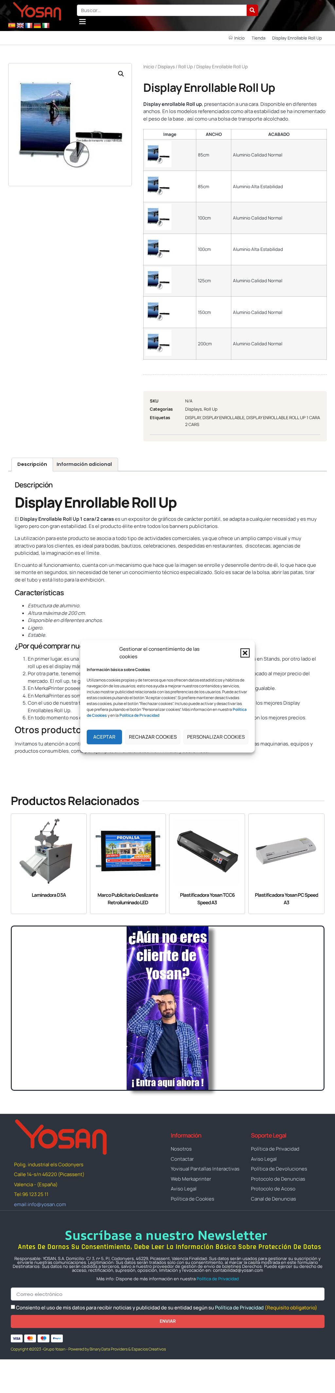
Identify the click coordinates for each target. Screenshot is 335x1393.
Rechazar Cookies (153, 736)
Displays (166, 66)
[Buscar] (252, 10)
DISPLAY (193, 417)
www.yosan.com (33, 763)
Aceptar (104, 736)
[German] (37, 26)
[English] (20, 26)
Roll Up (185, 66)
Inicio (148, 66)
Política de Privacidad (218, 1279)
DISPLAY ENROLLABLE (223, 417)
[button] (245, 652)
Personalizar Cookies (216, 736)
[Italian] (46, 26)
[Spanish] (12, 26)
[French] (29, 26)
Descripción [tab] (32, 464)
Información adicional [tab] (84, 464)
